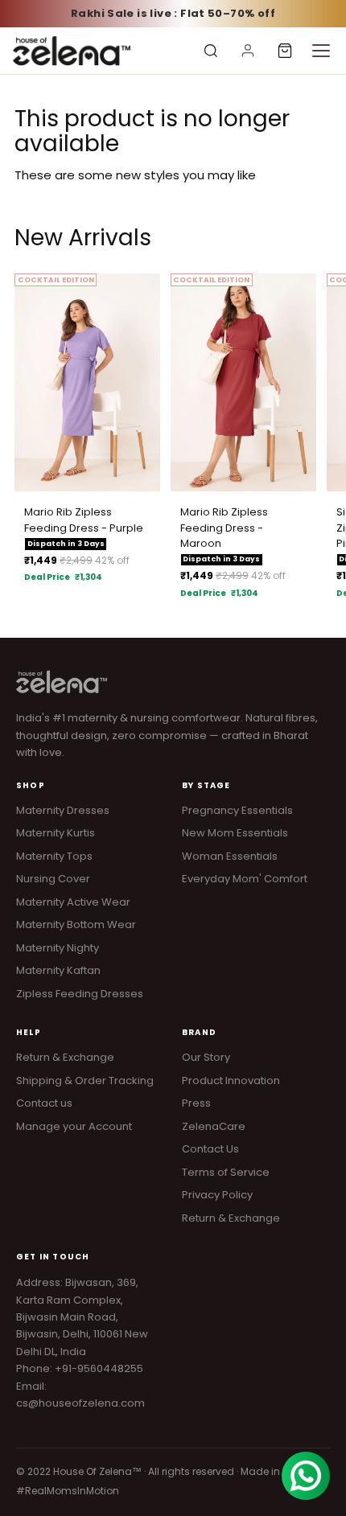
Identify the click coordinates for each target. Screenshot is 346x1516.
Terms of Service (226, 1172)
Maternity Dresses (62, 810)
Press (196, 1103)
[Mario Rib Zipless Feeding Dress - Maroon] (243, 382)
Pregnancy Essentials (237, 810)
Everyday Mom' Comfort (244, 878)
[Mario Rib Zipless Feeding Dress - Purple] (87, 382)
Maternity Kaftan (58, 970)
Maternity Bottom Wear (76, 924)
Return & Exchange (65, 1057)
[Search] (211, 51)
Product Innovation (231, 1080)
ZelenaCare (213, 1126)
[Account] (248, 51)
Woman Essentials (230, 856)
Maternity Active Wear (73, 902)
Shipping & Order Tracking (85, 1080)
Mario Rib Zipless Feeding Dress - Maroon (224, 527)
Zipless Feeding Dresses (79, 993)
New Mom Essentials (235, 832)
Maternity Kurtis (55, 832)
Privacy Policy (217, 1194)
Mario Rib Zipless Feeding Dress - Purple (83, 520)
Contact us (44, 1103)
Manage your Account (74, 1126)
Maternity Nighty (57, 947)
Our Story (206, 1057)
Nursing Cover (53, 878)
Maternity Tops (54, 856)
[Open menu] (321, 50)
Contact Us (210, 1149)
